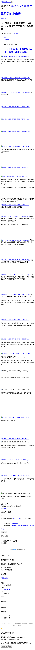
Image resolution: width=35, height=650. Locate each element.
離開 (10, 646)
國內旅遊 (15, 523)
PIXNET (8, 623)
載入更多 (3, 532)
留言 (19, 518)
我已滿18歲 (4, 646)
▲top (2, 529)
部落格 (6, 39)
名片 (5, 41)
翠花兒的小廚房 (11, 13)
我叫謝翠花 (4, 508)
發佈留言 (3, 543)
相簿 (5, 37)
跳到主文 (3, 18)
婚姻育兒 (15, 34)
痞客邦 (15, 518)
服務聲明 (19, 625)
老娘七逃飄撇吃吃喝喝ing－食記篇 (23, 525)
